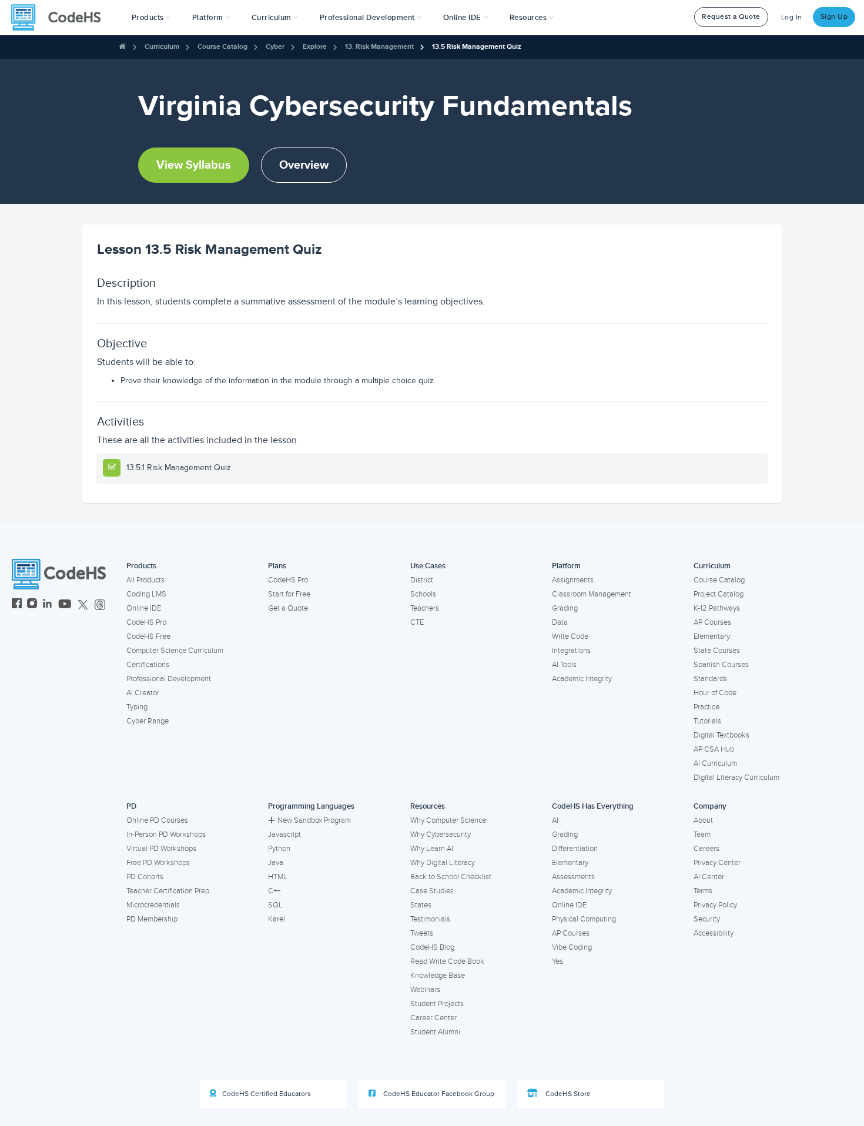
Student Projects (437, 1003)
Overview (304, 165)
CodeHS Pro (146, 622)
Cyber (275, 46)
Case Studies (432, 891)
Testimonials (430, 919)
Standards (710, 678)
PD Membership (152, 919)
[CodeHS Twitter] (83, 605)
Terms (703, 891)
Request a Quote (731, 16)
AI (555, 820)
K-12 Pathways (717, 608)
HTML (277, 877)
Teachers (424, 608)
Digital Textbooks (721, 735)
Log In (791, 17)
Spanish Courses (721, 664)
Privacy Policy (715, 905)
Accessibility (714, 933)
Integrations (571, 650)
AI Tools (564, 664)
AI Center (709, 877)
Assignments (573, 580)
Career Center (433, 1018)
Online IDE (143, 608)
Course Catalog (222, 46)
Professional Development (168, 678)
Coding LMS (146, 594)
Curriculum (162, 46)
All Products (145, 580)
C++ (274, 891)
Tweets (421, 933)
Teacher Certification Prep (167, 891)
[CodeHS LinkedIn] (47, 605)
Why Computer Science (448, 820)
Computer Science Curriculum (174, 650)
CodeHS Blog (432, 947)
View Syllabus (193, 165)
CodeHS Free (148, 636)
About (703, 820)
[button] (151, 17)
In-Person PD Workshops (166, 834)
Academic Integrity (582, 678)
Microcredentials (153, 905)
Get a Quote (288, 608)
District (421, 580)
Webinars (425, 989)
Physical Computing (584, 919)
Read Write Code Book (447, 961)
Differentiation (575, 848)
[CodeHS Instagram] (32, 605)
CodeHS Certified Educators (266, 1094)
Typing (137, 707)
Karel (276, 919)
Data (560, 622)
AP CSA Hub (714, 749)
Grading (565, 608)
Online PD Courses (157, 820)
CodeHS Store (567, 1094)
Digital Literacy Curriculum (736, 777)
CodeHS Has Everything (593, 806)
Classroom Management (591, 594)
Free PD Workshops (158, 862)
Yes (557, 961)
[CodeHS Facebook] (17, 605)
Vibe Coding (572, 947)
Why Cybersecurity (440, 834)
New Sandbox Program (314, 820)
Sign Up (834, 16)
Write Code (570, 636)
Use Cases (428, 566)
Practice (706, 707)
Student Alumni (435, 1032)
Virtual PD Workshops (161, 848)
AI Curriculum (715, 763)
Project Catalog (719, 594)
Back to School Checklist (450, 877)
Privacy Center (717, 862)
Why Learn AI (431, 848)
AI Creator (142, 693)
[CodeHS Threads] (100, 605)
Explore (315, 46)
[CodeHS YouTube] (65, 605)
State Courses (717, 650)
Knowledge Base (437, 975)
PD (131, 806)
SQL (275, 905)
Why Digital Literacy (442, 862)
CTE (417, 622)
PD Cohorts (144, 877)
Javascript (284, 834)
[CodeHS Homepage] (60, 17)
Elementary (712, 636)
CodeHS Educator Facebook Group (437, 1094)
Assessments (573, 877)
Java (275, 862)
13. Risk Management (379, 46)
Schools (423, 594)
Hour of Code (715, 693)
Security (707, 919)
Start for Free (289, 594)
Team (702, 834)
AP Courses (712, 622)
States (420, 905)
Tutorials (707, 721)
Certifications (147, 664)
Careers (706, 848)
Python (279, 848)
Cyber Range (147, 721)
